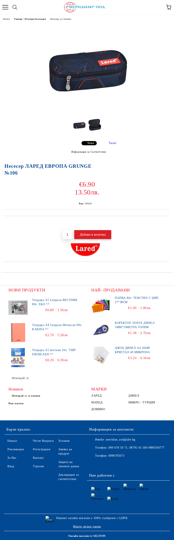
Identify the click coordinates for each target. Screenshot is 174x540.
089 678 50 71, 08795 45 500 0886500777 (136, 447)
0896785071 (116, 455)
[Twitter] (104, 464)
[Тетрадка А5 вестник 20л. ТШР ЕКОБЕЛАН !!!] (18, 357)
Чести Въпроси (43, 440)
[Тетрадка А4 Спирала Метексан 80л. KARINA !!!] (18, 332)
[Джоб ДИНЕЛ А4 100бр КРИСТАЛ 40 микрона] (100, 355)
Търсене (38, 466)
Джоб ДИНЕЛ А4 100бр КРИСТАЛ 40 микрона (132, 350)
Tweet (112, 143)
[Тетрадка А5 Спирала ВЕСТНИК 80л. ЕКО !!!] (18, 307)
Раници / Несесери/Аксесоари (30, 19)
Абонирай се (20, 378)
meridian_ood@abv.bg (120, 439)
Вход (10, 466)
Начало (6, 19)
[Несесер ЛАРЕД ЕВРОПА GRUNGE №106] (87, 111)
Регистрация (41, 449)
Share (90, 143)
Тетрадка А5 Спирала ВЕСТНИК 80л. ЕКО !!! (54, 302)
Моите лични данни (87, 526)
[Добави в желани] (166, 223)
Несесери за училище (60, 19)
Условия (64, 440)
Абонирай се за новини (25, 395)
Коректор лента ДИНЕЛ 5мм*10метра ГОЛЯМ (134, 325)
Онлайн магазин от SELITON (87, 535)
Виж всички (16, 403)
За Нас (11, 457)
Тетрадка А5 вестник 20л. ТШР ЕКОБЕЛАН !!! (54, 352)
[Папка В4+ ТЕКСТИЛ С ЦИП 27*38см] (100, 305)
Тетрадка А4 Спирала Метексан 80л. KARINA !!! (57, 327)
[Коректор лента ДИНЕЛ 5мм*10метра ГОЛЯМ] (100, 330)
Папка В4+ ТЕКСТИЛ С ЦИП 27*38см (137, 300)
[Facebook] (94, 464)
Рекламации (15, 449)
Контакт (38, 457)
